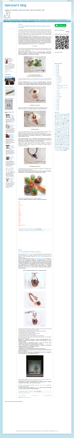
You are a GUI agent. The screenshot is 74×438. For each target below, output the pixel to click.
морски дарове (66, 122)
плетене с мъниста (58, 126)
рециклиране (64, 129)
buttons (61, 136)
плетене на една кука (63, 125)
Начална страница (34, 395)
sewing (68, 147)
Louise (19, 211)
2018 (57, 99)
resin (67, 146)
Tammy (19, 219)
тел (32, 230)
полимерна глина (57, 127)
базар (61, 114)
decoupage (65, 137)
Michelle (19, 214)
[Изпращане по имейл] (36, 229)
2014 (57, 105)
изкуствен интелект (59, 118)
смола (64, 130)
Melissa (19, 213)
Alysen (19, 201)
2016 (57, 102)
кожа (68, 119)
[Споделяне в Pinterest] (40, 229)
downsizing (65, 138)
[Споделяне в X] (38, 229)
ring (58, 147)
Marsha (24, 225)
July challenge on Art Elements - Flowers (30, 35)
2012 (57, 108)
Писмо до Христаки (9, 76)
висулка (61, 115)
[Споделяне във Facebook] (39, 229)
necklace (37, 230)
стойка (68, 130)
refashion (63, 146)
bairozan (23, 391)
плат (55, 125)
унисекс (62, 132)
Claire (19, 222)
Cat (19, 202)
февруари (59, 96)
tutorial (65, 148)
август (58, 82)
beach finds (58, 134)
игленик (56, 117)
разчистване (57, 129)
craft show (56, 137)
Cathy (19, 221)
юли (57, 84)
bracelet (65, 135)
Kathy (19, 208)
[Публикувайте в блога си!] (37, 229)
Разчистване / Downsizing (62, 19)
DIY (59, 138)
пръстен (56, 128)
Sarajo (19, 218)
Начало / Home (6, 19)
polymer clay (60, 145)
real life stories (66, 145)
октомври (58, 79)
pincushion (56, 145)
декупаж (58, 116)
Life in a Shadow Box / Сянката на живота (29, 251)
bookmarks (61, 135)
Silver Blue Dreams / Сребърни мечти (12, 169)
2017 (57, 101)
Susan (19, 226)
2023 (57, 69)
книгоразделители (63, 119)
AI (68, 133)
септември (59, 81)
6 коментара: (30, 391)
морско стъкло (28, 230)
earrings (56, 139)
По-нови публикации (22, 395)
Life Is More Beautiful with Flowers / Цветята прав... (63, 86)
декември (58, 76)
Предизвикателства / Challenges (34, 19)
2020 (57, 73)
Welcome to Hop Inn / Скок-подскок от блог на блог (12, 147)
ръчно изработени (58, 130)
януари (58, 97)
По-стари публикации (47, 395)
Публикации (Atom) (27, 397)
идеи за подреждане (64, 117)
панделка (66, 124)
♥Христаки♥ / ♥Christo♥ (24, 19)
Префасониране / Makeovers (52, 19)
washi (59, 150)
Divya (19, 204)
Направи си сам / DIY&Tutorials (14, 19)
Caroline (19, 220)
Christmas (66, 136)
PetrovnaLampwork (42, 78)
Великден (56, 115)
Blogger (56, 430)
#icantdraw (56, 114)
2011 (57, 110)
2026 (57, 65)
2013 (57, 107)
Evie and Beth (20, 205)
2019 (57, 75)
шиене (66, 133)
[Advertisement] (34, 240)
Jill (18, 206)
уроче (66, 132)
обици (60, 124)
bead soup (63, 134)
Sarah (19, 216)
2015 (57, 104)
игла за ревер (65, 116)
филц (56, 133)
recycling (58, 146)
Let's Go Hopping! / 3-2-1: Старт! (12, 115)
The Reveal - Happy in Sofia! (12, 126)
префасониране (64, 127)
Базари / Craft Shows (7, 21)
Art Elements (35, 43)
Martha (19, 212)
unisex (56, 150)
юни (57, 90)
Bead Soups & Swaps (43, 19)
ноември (58, 78)
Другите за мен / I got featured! (16, 21)
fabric (66, 139)
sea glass (40, 230)
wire (43, 230)
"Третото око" (36, 387)
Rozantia (19, 215)
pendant (65, 144)
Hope (19, 207)
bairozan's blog (15, 5)
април (58, 93)
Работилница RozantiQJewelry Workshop (28, 21)
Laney (19, 225)
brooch (34, 230)
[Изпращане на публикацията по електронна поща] (34, 391)
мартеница (61, 122)
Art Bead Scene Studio (29, 254)
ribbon (56, 147)
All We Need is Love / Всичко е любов (12, 179)
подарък (66, 126)
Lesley (21, 225)
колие (25, 230)
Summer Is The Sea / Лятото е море (12, 158)
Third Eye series (41, 385)
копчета (56, 122)
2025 (57, 66)
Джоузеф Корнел (21, 259)
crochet (61, 137)
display (56, 138)
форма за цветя (61, 133)
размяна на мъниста (63, 128)
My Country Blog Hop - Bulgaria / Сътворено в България (12, 136)
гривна (67, 115)
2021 (57, 72)
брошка (22, 230)
